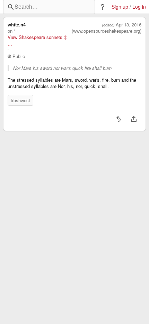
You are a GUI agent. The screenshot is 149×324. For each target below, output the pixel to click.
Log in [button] (139, 6)
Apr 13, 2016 (128, 25)
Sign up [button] (120, 6)
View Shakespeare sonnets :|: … (38, 40)
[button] (102, 6)
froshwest (20, 100)
